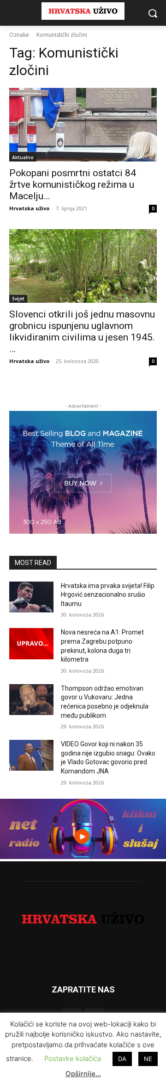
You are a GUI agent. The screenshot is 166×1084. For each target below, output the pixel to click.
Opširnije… (83, 1073)
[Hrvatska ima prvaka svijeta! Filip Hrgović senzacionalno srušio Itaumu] (31, 597)
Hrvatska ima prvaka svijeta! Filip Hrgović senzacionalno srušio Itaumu (107, 594)
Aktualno (23, 157)
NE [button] (148, 1058)
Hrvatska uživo (29, 208)
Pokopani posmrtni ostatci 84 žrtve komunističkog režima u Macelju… (72, 184)
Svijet (18, 298)
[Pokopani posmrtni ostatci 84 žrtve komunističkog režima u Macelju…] (83, 124)
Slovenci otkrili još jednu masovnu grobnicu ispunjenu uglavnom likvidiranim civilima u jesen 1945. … (82, 331)
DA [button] (122, 1058)
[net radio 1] (83, 856)
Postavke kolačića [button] (72, 1058)
